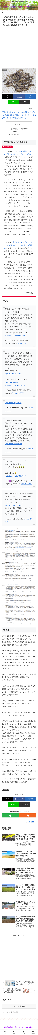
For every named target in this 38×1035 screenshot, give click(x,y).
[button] (24, 102)
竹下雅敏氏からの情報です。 (20, 129)
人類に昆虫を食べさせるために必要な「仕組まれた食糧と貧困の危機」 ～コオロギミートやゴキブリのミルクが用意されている (19, 115)
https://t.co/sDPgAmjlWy (13, 403)
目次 (16, 125)
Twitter (14, 131)
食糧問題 (6, 790)
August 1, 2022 (23, 343)
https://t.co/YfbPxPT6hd (13, 505)
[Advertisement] (19, 47)
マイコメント (15, 134)
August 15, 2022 (26, 484)
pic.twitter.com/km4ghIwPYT (15, 385)
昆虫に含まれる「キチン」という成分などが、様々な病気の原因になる (19, 245)
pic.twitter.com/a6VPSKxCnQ (15, 476)
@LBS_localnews (11, 382)
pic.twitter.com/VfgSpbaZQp (15, 335)
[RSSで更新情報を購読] (27, 815)
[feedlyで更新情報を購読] (10, 815)
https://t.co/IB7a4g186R (13, 373)
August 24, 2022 (18, 393)
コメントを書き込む (19, 1006)
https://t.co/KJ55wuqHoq (13, 444)
